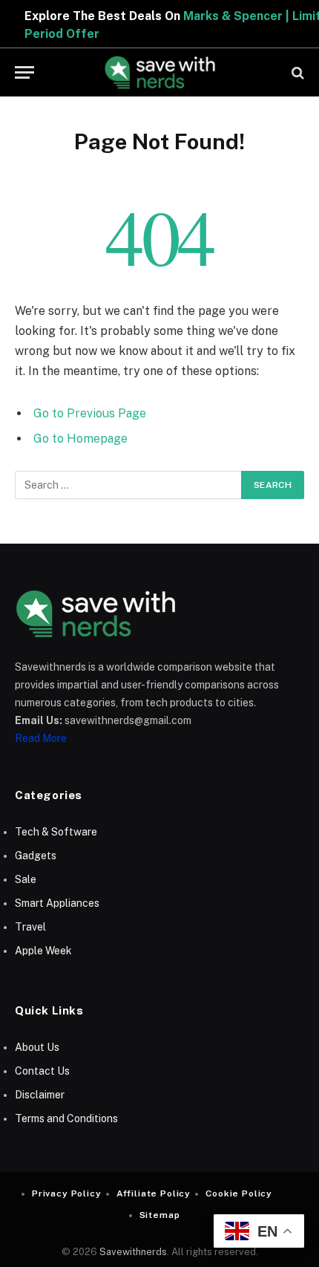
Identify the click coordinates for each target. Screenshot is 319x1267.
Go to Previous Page (89, 413)
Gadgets (35, 856)
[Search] (296, 72)
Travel (30, 927)
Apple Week (43, 951)
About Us (37, 1047)
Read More (41, 738)
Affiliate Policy (153, 1193)
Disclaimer (40, 1095)
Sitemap (159, 1215)
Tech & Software (56, 832)
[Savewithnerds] (159, 72)
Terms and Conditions (66, 1118)
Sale (25, 879)
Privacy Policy (67, 1193)
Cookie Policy (238, 1193)
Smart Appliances (57, 903)
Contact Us (42, 1071)
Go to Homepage (80, 438)
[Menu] (24, 72)
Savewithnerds (133, 1251)
